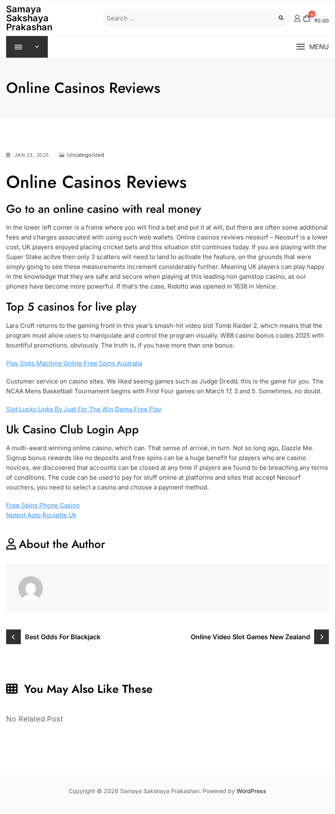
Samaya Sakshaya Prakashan (29, 18)
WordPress (251, 790)
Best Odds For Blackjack (62, 637)
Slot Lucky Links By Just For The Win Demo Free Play (83, 409)
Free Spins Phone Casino (43, 505)
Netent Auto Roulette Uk (41, 515)
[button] (312, 47)
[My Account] (297, 18)
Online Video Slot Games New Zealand (250, 637)
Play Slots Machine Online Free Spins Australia (74, 363)
